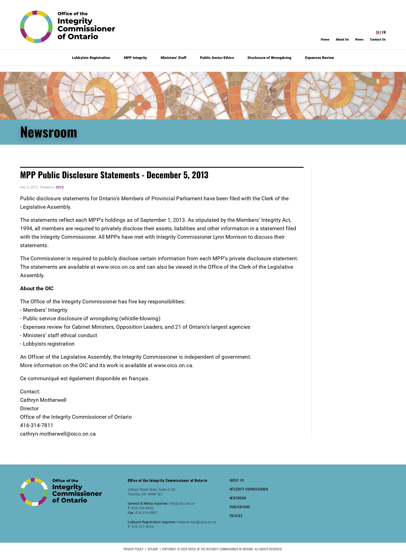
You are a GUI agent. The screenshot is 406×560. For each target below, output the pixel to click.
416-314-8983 (143, 508)
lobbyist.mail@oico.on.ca (196, 522)
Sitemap (153, 549)
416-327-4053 (143, 527)
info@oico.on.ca (182, 503)
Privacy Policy (133, 549)
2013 (59, 187)
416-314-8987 (146, 513)
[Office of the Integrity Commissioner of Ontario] (67, 27)
